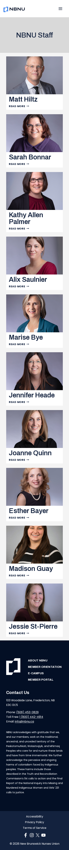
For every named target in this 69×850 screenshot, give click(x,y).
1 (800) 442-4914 (31, 717)
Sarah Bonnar (30, 157)
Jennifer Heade (32, 395)
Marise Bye (26, 337)
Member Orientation (45, 666)
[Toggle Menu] (60, 9)
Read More (19, 106)
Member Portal (40, 679)
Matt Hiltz (23, 99)
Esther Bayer (28, 510)
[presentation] (34, 75)
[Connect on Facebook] (25, 835)
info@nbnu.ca (24, 721)
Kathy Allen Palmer (26, 218)
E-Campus (36, 673)
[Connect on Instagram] (32, 835)
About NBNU (37, 660)
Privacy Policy (34, 822)
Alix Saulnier (28, 279)
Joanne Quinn (30, 453)
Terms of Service (34, 828)
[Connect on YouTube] (43, 835)
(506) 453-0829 (27, 712)
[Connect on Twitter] (37, 835)
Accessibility (34, 817)
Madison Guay (31, 568)
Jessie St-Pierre (33, 626)
